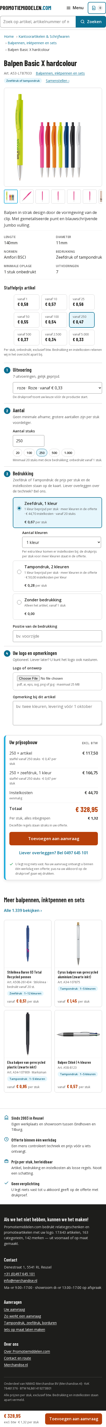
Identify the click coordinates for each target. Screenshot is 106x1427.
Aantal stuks (24, 431)
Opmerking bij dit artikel (34, 696)
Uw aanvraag (14, 1309)
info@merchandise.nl (20, 1280)
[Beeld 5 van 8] (74, 197)
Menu (78, 7)
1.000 (68, 452)
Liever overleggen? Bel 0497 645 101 (53, 853)
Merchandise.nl (16, 1364)
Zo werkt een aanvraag (22, 1316)
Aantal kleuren (35, 532)
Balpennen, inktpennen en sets (32, 43)
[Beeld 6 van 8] (90, 197)
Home (9, 36)
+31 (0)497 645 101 (19, 1273)
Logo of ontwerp (27, 668)
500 (54, 452)
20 (17, 452)
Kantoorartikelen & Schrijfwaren (44, 36)
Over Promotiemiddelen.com (27, 1351)
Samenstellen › (57, 80)
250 (41, 452)
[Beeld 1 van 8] (11, 197)
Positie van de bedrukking (35, 626)
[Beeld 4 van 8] (58, 197)
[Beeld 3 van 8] (42, 197)
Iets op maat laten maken (24, 1329)
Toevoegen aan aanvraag (53, 838)
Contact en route (17, 1358)
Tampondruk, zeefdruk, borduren (30, 1322)
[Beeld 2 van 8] (27, 197)
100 (29, 452)
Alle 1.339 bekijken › (23, 910)
